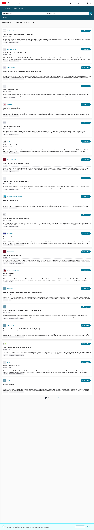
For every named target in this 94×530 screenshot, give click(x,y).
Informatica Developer (10, 200)
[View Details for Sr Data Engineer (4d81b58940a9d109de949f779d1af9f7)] (47, 275)
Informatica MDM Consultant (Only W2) (16, 182)
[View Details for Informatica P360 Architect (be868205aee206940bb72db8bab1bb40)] (47, 128)
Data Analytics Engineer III (12, 255)
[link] (36, 397)
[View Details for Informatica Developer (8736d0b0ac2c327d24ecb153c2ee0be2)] (47, 201)
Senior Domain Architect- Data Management (17, 347)
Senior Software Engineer (11, 366)
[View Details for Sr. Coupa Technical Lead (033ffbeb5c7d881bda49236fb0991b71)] (47, 146)
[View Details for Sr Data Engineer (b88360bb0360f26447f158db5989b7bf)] (47, 386)
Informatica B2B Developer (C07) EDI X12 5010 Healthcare (22, 292)
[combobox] (22, 13)
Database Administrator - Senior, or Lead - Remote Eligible (22, 310)
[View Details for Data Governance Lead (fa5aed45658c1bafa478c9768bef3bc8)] (47, 91)
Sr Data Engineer (8, 274)
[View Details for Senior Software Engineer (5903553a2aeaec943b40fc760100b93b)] (47, 367)
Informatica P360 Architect (12, 126)
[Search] (90, 13)
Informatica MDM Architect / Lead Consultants (18, 34)
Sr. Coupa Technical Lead (11, 145)
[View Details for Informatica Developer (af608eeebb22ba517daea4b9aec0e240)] (47, 238)
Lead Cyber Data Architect (11, 108)
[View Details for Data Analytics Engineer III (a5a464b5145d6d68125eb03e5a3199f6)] (47, 257)
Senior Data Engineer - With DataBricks (16, 163)
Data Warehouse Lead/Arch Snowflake (15, 53)
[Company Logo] (4, 30)
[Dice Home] (4, 3)
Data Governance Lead (10, 90)
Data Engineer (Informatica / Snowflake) (16, 218)
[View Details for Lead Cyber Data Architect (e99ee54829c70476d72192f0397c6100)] (47, 109)
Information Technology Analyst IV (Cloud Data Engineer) (21, 329)
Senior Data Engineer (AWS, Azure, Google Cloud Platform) (22, 71)
